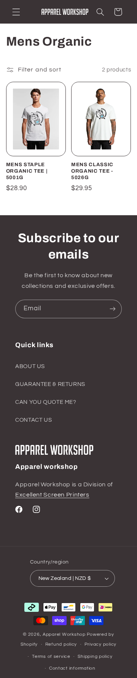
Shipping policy (95, 656)
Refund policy (61, 644)
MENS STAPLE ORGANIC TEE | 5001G (27, 171)
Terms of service (51, 656)
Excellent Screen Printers (52, 495)
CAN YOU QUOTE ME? (45, 402)
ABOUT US (30, 366)
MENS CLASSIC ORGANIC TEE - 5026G (92, 171)
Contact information (72, 668)
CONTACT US (33, 420)
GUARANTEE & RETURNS (50, 384)
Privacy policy (100, 644)
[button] (16, 12)
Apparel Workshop (64, 634)
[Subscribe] (112, 309)
